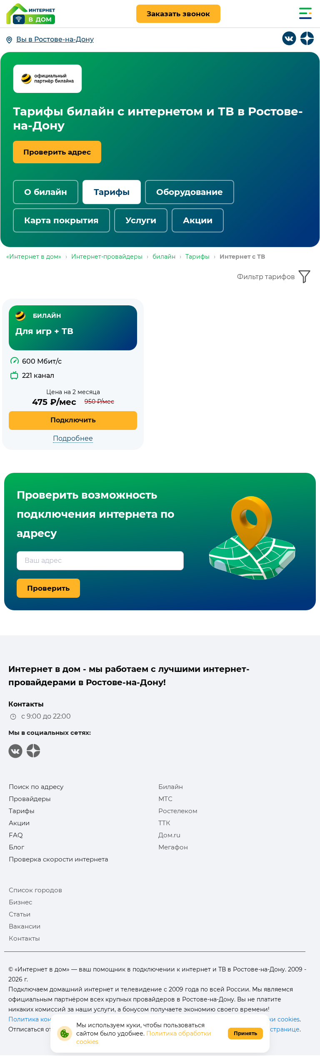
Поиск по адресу (36, 787)
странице (285, 1029)
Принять (245, 1033)
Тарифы (112, 192)
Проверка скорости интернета (58, 859)
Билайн (170, 787)
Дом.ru (169, 835)
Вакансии (24, 926)
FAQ (16, 835)
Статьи (19, 914)
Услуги (140, 220)
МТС (165, 799)
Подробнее (73, 438)
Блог (16, 847)
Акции (197, 220)
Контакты (24, 938)
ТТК (164, 823)
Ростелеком (178, 811)
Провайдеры (30, 799)
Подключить (73, 420)
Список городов (35, 890)
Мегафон (173, 847)
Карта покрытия (61, 220)
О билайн (45, 192)
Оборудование (189, 192)
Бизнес (20, 902)
